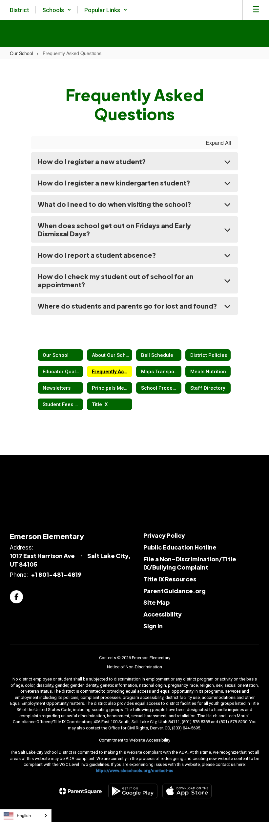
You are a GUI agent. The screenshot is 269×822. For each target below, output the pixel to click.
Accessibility (162, 614)
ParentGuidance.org (174, 591)
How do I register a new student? (92, 161)
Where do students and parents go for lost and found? (127, 306)
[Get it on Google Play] (132, 791)
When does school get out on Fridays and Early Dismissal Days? (114, 229)
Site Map (156, 602)
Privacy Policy (164, 535)
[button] (57, 10)
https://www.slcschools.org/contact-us (134, 770)
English (24, 815)
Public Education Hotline (180, 547)
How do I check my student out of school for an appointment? (116, 280)
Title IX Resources (169, 579)
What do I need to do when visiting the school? (114, 204)
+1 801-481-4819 (56, 574)
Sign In (153, 626)
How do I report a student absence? (97, 255)
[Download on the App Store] (187, 791)
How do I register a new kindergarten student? (114, 183)
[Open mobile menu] (256, 10)
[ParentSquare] (80, 791)
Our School (21, 53)
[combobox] (26, 815)
